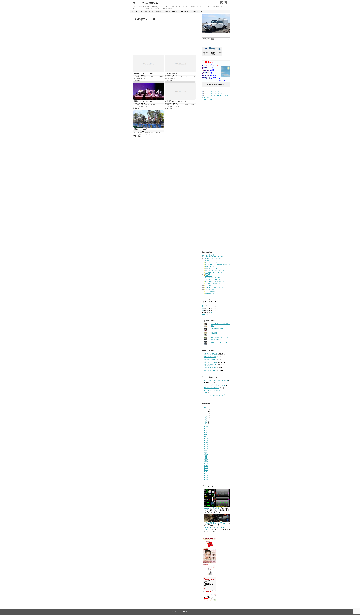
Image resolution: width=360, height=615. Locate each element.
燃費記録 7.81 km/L (210, 359)
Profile (181, 11)
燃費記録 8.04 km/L (210, 367)
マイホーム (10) (210, 289)
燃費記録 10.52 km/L (217, 328)
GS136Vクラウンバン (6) (213, 272)
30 (211, 312)
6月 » (208, 314)
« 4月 (204, 314)
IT (149, 11)
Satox (223, 385)
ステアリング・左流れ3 (211, 385)
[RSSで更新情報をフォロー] (225, 2)
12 (203, 308)
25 (215, 310)
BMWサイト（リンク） (198, 11)
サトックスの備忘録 (146, 2)
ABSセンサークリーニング (220, 342)
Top (132, 11)
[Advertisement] (164, 38)
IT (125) (208, 274)
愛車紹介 (167, 11)
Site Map (174, 11)
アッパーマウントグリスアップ (214, 390)
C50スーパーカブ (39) (212, 259)
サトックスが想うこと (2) (214, 287)
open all (204, 255)
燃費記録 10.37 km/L (210, 354)
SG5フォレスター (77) (212, 279)
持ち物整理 (159, 11)
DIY (153, 11)
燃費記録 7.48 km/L (210, 365)
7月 (206, 411)
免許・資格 (144, 11)
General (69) (209, 266)
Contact (186, 11)
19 (203, 310)
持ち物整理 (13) (210, 293)
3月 (206, 419)
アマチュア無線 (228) (212, 283)
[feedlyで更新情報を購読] (221, 2)
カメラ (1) (208, 285)
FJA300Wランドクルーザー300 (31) (217, 264)
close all (211, 255)
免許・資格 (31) (210, 291)
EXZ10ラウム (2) (211, 262)
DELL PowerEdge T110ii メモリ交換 (216, 380)
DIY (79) (208, 260)
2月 (206, 421)
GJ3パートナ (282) (211, 268)
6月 (206, 413)
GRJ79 (137, 11)
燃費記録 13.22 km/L (210, 362)
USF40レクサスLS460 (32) (214, 281)
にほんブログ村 (207, 99)
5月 (206, 415)
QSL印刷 (214, 333)
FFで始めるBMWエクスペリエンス (215, 523)
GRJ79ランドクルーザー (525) (215, 270)
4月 (206, 417)
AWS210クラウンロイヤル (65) (215, 257)
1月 (206, 423)
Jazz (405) (208, 276)
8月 (206, 409)
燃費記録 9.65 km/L (210, 370)
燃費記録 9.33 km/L (210, 357)
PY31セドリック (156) (212, 277)
